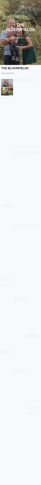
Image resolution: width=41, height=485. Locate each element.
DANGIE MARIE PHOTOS (20, 17)
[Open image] (7, 83)
